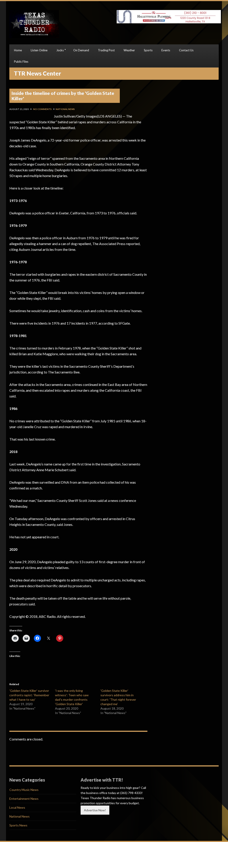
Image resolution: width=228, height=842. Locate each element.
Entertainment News (24, 798)
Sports (148, 50)
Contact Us (186, 50)
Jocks (60, 50)
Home (18, 50)
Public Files (21, 61)
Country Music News (24, 790)
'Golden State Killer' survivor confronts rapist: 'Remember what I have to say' (29, 695)
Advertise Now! (95, 810)
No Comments (42, 109)
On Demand (81, 50)
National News (65, 109)
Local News (17, 807)
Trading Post (106, 50)
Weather (129, 50)
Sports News (18, 825)
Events (165, 50)
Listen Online (39, 50)
